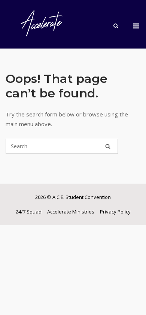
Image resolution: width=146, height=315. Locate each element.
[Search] (108, 146)
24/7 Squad (29, 211)
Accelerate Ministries (70, 211)
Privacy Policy (115, 211)
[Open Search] (116, 26)
